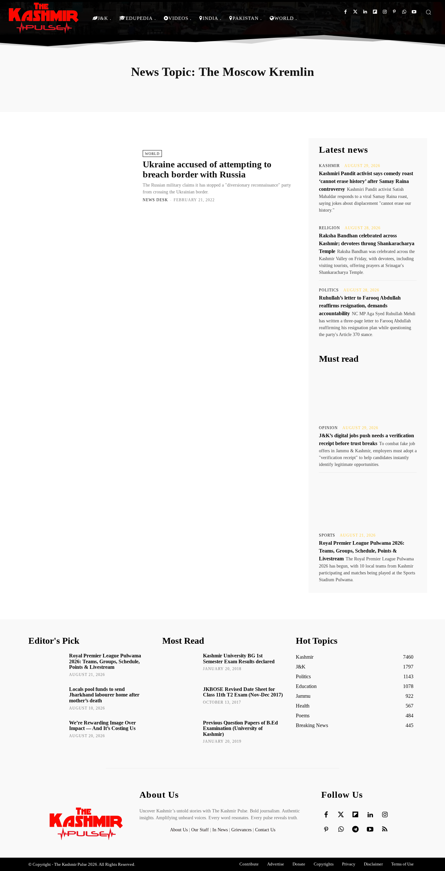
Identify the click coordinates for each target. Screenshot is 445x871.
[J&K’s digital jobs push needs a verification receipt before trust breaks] (368, 394)
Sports (327, 535)
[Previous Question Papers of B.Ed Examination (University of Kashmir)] (180, 732)
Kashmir (329, 166)
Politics (329, 290)
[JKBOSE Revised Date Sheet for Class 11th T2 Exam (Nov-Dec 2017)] (180, 698)
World (152, 154)
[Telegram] (355, 830)
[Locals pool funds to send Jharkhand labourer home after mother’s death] (46, 698)
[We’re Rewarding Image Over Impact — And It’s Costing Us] (46, 732)
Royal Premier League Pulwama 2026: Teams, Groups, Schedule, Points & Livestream (361, 550)
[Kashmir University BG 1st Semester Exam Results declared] (180, 665)
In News (220, 829)
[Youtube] (414, 12)
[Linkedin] (365, 12)
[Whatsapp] (404, 12)
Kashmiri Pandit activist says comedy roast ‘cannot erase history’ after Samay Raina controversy (366, 181)
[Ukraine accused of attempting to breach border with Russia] (82, 176)
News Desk (155, 200)
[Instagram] (384, 12)
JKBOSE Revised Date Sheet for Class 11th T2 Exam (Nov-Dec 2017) (243, 692)
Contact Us (265, 829)
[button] (428, 12)
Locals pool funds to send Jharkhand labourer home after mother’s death (104, 694)
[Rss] (385, 830)
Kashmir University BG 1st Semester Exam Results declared (239, 658)
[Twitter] (355, 12)
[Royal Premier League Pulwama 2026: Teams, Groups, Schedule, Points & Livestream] (368, 502)
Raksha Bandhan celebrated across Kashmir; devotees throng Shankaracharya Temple (366, 243)
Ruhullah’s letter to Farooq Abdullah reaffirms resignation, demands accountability (360, 305)
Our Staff (200, 829)
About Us (179, 829)
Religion (329, 228)
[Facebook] (345, 12)
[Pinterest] (394, 12)
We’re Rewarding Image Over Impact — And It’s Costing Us (102, 725)
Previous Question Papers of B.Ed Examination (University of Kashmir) (240, 728)
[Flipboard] (374, 12)
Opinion (328, 428)
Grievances (241, 829)
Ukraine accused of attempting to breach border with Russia (207, 169)
